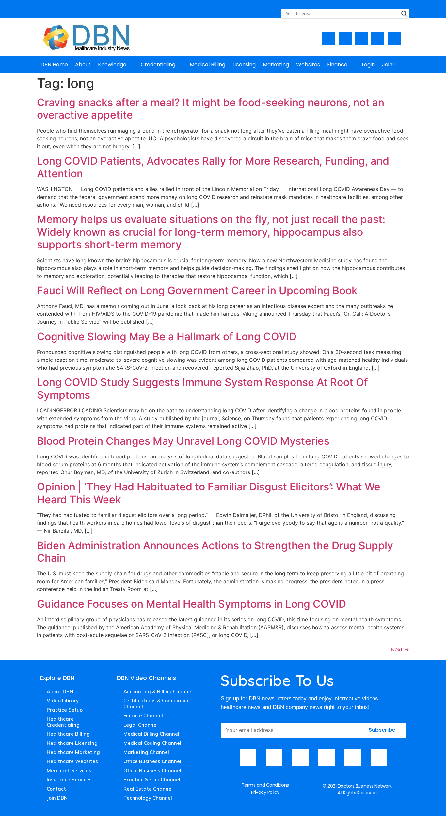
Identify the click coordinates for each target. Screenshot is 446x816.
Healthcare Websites (72, 761)
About (83, 64)
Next (400, 649)
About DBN (60, 691)
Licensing (244, 64)
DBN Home (54, 64)
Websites (308, 64)
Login (368, 64)
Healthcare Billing (68, 734)
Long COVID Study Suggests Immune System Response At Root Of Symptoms (202, 388)
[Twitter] (377, 38)
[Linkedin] (394, 38)
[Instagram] (361, 38)
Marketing (276, 64)
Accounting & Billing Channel (158, 691)
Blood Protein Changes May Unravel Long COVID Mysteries (183, 441)
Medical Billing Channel (151, 734)
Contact (56, 789)
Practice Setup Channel (151, 779)
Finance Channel (143, 715)
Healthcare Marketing (73, 752)
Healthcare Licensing (72, 743)
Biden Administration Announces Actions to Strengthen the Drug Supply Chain (215, 551)
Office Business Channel (152, 761)
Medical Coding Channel (152, 743)
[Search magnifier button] (404, 13)
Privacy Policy (265, 792)
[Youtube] (345, 38)
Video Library (63, 700)
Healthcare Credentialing (63, 722)
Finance (337, 64)
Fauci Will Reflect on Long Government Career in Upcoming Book (197, 290)
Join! (388, 64)
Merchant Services (69, 770)
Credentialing (158, 64)
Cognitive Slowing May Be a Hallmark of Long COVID (166, 336)
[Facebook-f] (328, 38)
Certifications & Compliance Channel (156, 703)
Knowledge (112, 64)
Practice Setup (65, 710)
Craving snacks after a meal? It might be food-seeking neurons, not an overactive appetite (210, 108)
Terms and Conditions (265, 785)
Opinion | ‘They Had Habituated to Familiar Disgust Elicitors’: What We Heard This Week (208, 492)
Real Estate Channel (148, 789)
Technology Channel (147, 798)
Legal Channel (140, 725)
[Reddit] (379, 757)
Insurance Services (69, 779)
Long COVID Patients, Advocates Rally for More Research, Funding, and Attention (213, 167)
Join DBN (57, 798)
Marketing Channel (146, 752)
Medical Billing (207, 64)
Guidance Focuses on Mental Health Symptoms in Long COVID (191, 604)
